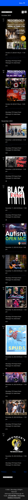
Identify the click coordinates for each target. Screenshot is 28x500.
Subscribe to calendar (8, 477)
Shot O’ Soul (9, 314)
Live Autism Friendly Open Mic (14, 251)
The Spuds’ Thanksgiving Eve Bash (15, 361)
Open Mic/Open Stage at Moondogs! (16, 460)
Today (14, 472)
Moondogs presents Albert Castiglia (16, 275)
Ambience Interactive (14, 498)
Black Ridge (9, 212)
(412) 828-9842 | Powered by (16, 496)
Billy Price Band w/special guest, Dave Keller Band (16, 144)
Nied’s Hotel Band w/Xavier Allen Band (15, 109)
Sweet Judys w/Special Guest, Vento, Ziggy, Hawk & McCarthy (16, 57)
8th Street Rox (10, 173)
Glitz (7, 389)
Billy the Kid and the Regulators (14, 421)
